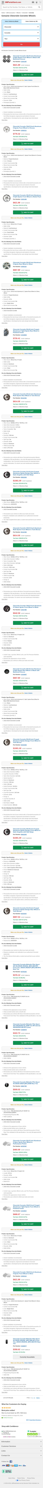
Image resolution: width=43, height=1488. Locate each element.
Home (3, 13)
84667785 (24, 1086)
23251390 (24, 199)
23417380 (24, 609)
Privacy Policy (31, 1478)
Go (21, 44)
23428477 (24, 1346)
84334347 (24, 913)
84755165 (24, 971)
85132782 (24, 398)
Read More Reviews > (35, 1420)
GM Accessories (10, 13)
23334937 (24, 1211)
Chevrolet (24, 13)
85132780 (24, 532)
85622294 (24, 477)
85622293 (24, 834)
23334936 (24, 335)
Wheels (18, 13)
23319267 (24, 674)
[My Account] (36, 2)
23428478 (24, 1029)
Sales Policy (11, 1478)
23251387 (24, 61)
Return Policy (21, 1478)
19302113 (23, 130)
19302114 (23, 1276)
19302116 (23, 266)
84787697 (24, 1146)
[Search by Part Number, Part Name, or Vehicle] (39, 7)
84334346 (24, 745)
